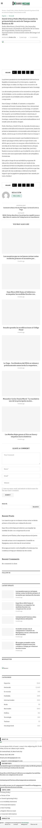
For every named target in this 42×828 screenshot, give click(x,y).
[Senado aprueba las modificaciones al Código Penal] (21, 312)
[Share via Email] (32, 72)
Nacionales (22, 709)
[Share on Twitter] (23, 72)
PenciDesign (25, 822)
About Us (7, 824)
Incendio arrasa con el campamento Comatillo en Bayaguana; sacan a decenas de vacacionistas (27, 631)
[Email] (28, 826)
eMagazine (24, 824)
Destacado (22, 687)
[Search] (40, 3)
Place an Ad (34, 824)
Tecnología (22, 717)
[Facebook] (14, 826)
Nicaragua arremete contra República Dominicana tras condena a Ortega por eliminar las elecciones (27, 645)
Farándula (22, 696)
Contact (15, 824)
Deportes (22, 683)
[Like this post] (15, 72)
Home (4, 10)
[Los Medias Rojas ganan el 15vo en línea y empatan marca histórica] (21, 419)
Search (4, 504)
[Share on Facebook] (19, 72)
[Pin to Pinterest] (27, 72)
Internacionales (22, 700)
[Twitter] (17, 826)
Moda (22, 704)
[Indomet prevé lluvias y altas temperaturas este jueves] (8, 620)
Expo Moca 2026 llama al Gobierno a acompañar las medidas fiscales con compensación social (25, 606)
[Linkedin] (25, 826)
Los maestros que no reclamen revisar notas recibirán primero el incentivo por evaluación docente (28, 593)
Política (22, 713)
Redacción (12, 37)
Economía (22, 692)
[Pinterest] (22, 826)
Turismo (22, 721)
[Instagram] (19, 826)
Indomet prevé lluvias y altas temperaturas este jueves (19, 535)
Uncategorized (22, 726)
